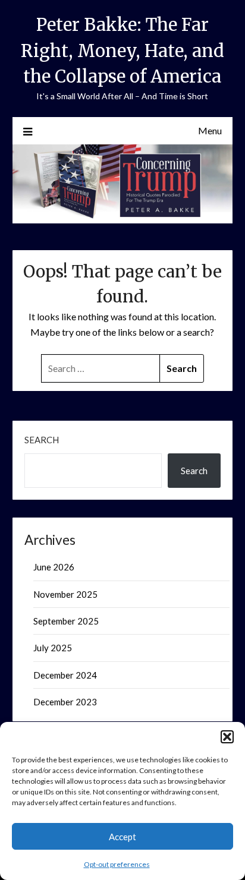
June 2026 (53, 567)
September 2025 (66, 621)
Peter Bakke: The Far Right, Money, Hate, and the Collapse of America (122, 50)
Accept (122, 836)
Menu (210, 130)
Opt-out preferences (117, 864)
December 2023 (65, 701)
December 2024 (65, 675)
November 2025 (65, 594)
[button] (227, 737)
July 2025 (52, 647)
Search (41, 439)
